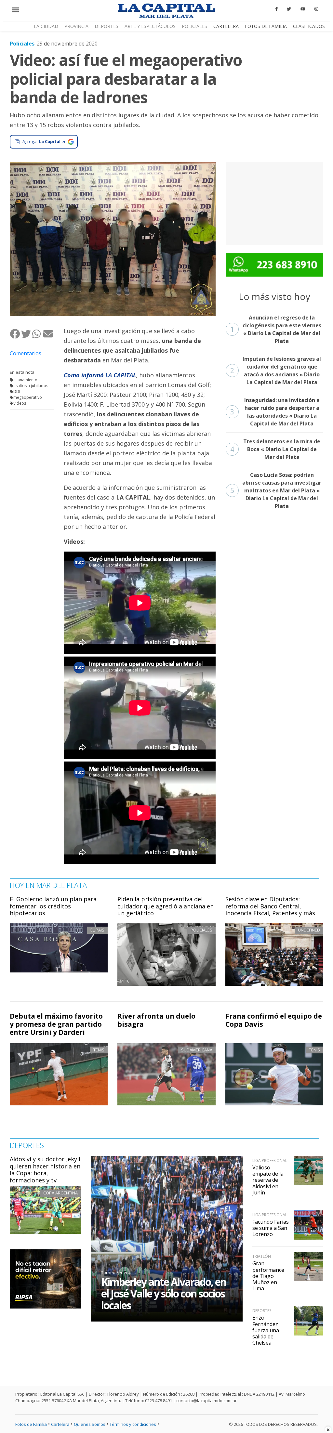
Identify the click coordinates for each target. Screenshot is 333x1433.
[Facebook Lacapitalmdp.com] (276, 9)
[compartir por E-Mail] (48, 333)
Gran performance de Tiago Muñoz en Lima (268, 1276)
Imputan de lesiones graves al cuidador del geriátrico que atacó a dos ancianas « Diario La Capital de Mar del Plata (275, 370)
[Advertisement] (274, 202)
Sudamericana (196, 1050)
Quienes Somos (89, 1424)
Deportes (106, 26)
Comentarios (25, 353)
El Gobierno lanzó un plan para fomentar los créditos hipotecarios (53, 906)
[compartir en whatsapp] (37, 333)
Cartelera (226, 26)
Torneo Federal (116, 1272)
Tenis (98, 1050)
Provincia (76, 26)
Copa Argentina (60, 1193)
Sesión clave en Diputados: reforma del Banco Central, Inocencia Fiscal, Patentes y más (270, 906)
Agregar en (44, 141)
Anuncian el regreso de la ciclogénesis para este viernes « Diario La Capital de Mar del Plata (275, 329)
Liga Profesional (269, 1160)
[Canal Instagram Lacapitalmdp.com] (316, 9)
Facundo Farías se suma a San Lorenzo (270, 1228)
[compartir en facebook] (15, 333)
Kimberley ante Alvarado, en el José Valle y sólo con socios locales (163, 1293)
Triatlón (261, 1256)
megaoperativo (27, 397)
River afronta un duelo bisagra (156, 1020)
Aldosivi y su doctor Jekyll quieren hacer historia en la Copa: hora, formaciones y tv (45, 1169)
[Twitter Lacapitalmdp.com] (289, 9)
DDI (16, 391)
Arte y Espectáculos (150, 26)
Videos (19, 403)
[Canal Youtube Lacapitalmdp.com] (303, 9)
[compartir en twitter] (26, 333)
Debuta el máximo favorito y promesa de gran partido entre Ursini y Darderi (56, 1024)
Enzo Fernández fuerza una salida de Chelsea (265, 1330)
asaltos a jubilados (30, 385)
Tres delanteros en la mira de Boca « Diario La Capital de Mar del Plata (275, 449)
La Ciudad (46, 26)
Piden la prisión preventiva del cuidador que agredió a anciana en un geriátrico (165, 906)
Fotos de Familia (266, 26)
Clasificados (309, 26)
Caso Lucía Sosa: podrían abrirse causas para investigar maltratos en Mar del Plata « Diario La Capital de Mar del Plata (276, 490)
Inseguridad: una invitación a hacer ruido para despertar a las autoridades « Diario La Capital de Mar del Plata (275, 412)
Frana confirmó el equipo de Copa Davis (273, 1020)
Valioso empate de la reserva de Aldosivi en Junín (268, 1180)
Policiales (194, 26)
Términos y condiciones (133, 1424)
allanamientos (26, 380)
